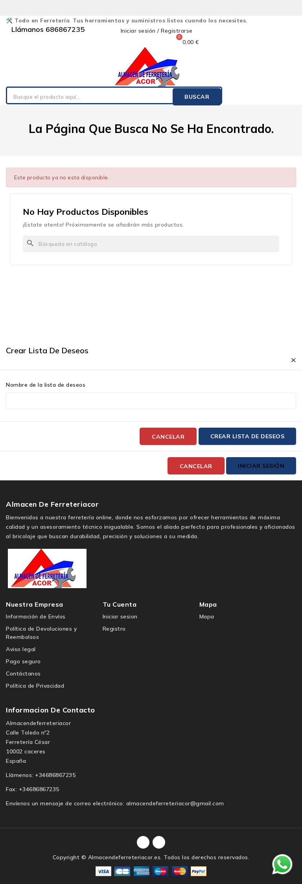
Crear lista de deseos (247, 436)
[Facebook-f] (143, 842)
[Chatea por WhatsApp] (282, 863)
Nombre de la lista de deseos (45, 384)
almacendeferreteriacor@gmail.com (175, 803)
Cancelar (168, 436)
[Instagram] (159, 842)
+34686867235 (55, 775)
